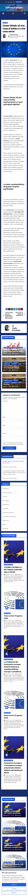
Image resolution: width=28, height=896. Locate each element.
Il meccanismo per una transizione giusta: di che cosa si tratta (9, 315)
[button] (22, 13)
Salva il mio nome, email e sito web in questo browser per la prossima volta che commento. (13, 443)
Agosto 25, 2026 (9, 674)
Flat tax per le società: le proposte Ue (19, 314)
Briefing (6, 384)
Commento (5, 401)
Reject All (14, 892)
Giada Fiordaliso (14, 34)
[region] (14, 883)
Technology (5, 528)
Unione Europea (14, 7)
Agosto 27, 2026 (9, 574)
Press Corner (6, 520)
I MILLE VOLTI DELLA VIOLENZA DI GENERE (11, 367)
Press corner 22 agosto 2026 (10, 478)
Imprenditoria (7, 382)
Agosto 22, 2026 (9, 720)
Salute (20, 347)
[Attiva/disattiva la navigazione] (13, 13)
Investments (14, 382)
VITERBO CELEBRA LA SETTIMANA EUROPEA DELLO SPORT (13, 569)
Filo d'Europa (6, 500)
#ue (9, 37)
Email (4, 425)
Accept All (14, 884)
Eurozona (5, 22)
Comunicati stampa (8, 347)
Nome (4, 417)
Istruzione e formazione (8, 512)
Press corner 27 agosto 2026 (9, 466)
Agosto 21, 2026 (9, 775)
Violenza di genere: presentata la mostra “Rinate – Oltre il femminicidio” (14, 351)
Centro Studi (6, 488)
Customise (14, 888)
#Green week (21, 36)
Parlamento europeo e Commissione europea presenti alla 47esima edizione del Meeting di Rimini (13, 768)
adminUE (16, 353)
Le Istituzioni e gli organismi (9, 516)
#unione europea (14, 37)
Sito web (5, 433)
